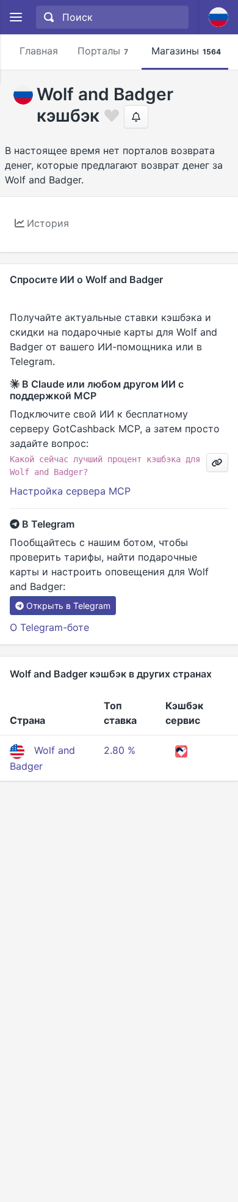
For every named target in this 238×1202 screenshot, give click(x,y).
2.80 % (119, 750)
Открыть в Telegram (68, 605)
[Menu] (15, 17)
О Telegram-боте (49, 627)
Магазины (186, 51)
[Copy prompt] (217, 462)
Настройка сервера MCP (70, 491)
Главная (39, 51)
